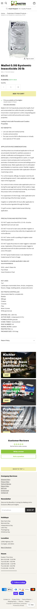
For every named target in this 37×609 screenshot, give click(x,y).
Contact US (4, 492)
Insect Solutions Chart (8, 272)
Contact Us (6, 599)
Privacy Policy (5, 482)
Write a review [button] (18, 451)
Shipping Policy (5, 479)
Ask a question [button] (18, 456)
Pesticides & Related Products (16, 13)
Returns (21, 601)
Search (27, 601)
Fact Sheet (4, 270)
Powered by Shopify (18, 605)
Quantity (3, 83)
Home (3, 13)
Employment (5, 490)
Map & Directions (6, 547)
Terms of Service (6, 484)
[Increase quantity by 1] (18, 87)
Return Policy (5, 486)
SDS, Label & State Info (8, 267)
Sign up (30, 510)
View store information (9, 104)
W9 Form (4, 488)
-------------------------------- (9, 570)
